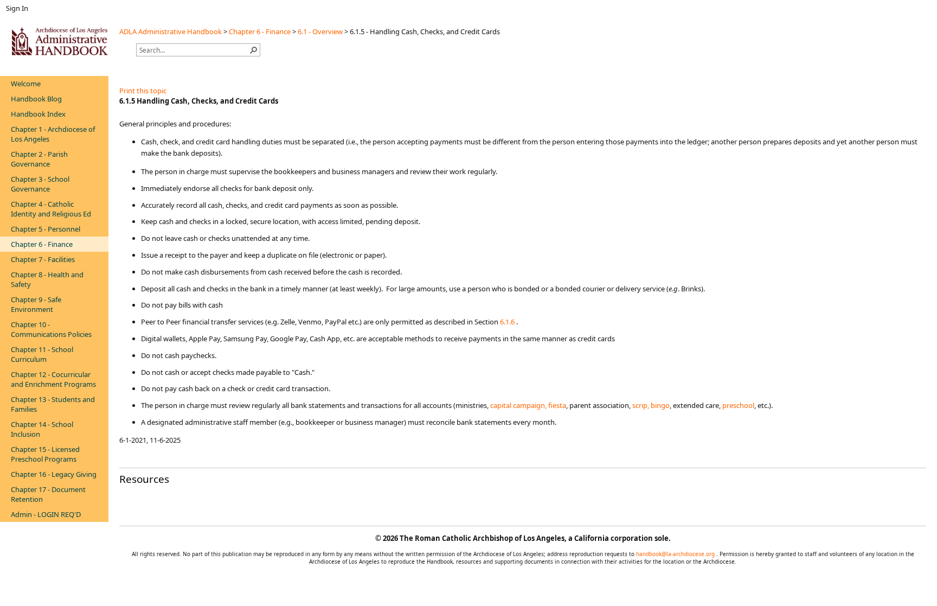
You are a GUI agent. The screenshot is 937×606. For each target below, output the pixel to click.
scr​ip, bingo (651, 405)
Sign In (17, 8)
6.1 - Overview (320, 31)
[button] (254, 50)
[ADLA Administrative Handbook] (59, 41)
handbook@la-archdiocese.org (676, 554)
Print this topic (142, 90)
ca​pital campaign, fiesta (528, 405)
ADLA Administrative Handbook (170, 31)
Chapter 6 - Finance (260, 31)
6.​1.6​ (507, 322)
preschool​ (738, 405)
